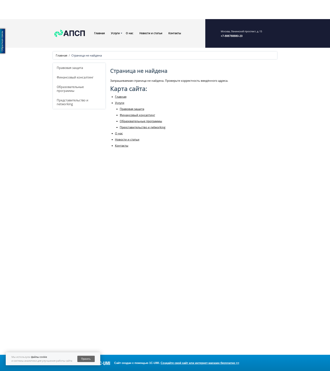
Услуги (115, 33)
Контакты (174, 33)
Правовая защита (70, 68)
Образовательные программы (70, 89)
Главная (99, 33)
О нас (129, 33)
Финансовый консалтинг (75, 77)
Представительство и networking (72, 102)
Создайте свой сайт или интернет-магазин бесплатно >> (200, 363)
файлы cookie (39, 357)
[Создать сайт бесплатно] (100, 363)
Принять (86, 358)
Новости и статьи (150, 33)
